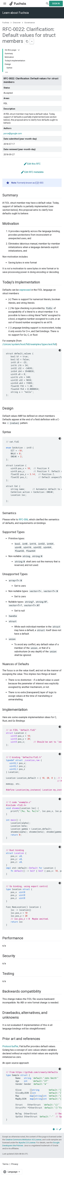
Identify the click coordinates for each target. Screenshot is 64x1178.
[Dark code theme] (60, 350)
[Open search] (47, 3)
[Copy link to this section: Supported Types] (28, 532)
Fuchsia (5, 22)
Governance (29, 22)
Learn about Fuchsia (15, 13)
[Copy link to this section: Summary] (21, 195)
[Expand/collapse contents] (19, 50)
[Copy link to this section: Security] (18, 956)
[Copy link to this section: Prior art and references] (43, 1039)
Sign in (56, 3)
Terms (5, 1164)
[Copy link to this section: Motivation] (22, 224)
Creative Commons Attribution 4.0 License (23, 1139)
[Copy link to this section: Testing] (17, 974)
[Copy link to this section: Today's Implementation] (43, 282)
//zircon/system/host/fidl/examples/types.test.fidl (29, 344)
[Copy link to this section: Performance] (26, 938)
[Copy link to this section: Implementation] (30, 710)
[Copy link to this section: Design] (16, 408)
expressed (25, 289)
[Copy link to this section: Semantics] (19, 513)
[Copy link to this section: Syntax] (14, 432)
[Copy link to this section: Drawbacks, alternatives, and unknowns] (22, 1018)
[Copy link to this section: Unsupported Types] (30, 574)
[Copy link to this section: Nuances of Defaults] (32, 664)
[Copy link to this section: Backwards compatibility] (44, 991)
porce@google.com (13, 133)
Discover (17, 22)
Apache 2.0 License (27, 1142)
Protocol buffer (10, 1046)
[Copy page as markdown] (27, 41)
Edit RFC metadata (32, 172)
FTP (37, 183)
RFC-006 (23, 519)
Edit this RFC (32, 163)
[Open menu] (5, 3)
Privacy (14, 1164)
